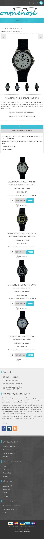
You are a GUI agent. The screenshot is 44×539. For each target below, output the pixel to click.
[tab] (22, 127)
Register (29, 3)
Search (5, 512)
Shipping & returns (9, 446)
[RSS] (15, 428)
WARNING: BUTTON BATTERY (22, 131)
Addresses (6, 489)
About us (6, 456)
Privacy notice (7, 450)
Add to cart (21, 200)
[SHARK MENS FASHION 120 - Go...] (3, 36)
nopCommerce (25, 529)
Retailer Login (7, 473)
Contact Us (6, 470)
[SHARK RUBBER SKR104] (40, 36)
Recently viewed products (11, 506)
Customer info (7, 486)
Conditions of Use (9, 453)
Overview (22, 127)
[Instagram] (9, 428)
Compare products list (10, 509)
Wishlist (5, 496)
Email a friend (30, 112)
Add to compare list (17, 112)
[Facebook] (4, 428)
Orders (5, 493)
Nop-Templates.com (25, 531)
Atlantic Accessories (27, 116)
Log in (33, 3)
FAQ (4, 466)
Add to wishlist (23, 205)
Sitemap (5, 476)
